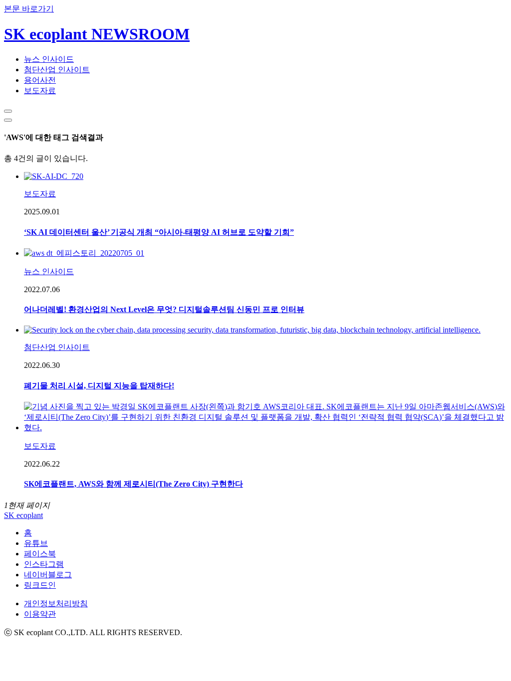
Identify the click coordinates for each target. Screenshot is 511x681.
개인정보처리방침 (56, 603)
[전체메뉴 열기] (8, 120)
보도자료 (40, 90)
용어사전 (40, 80)
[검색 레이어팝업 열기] (8, 111)
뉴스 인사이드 (49, 59)
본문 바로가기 (29, 8)
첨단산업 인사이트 (57, 69)
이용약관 (40, 614)
